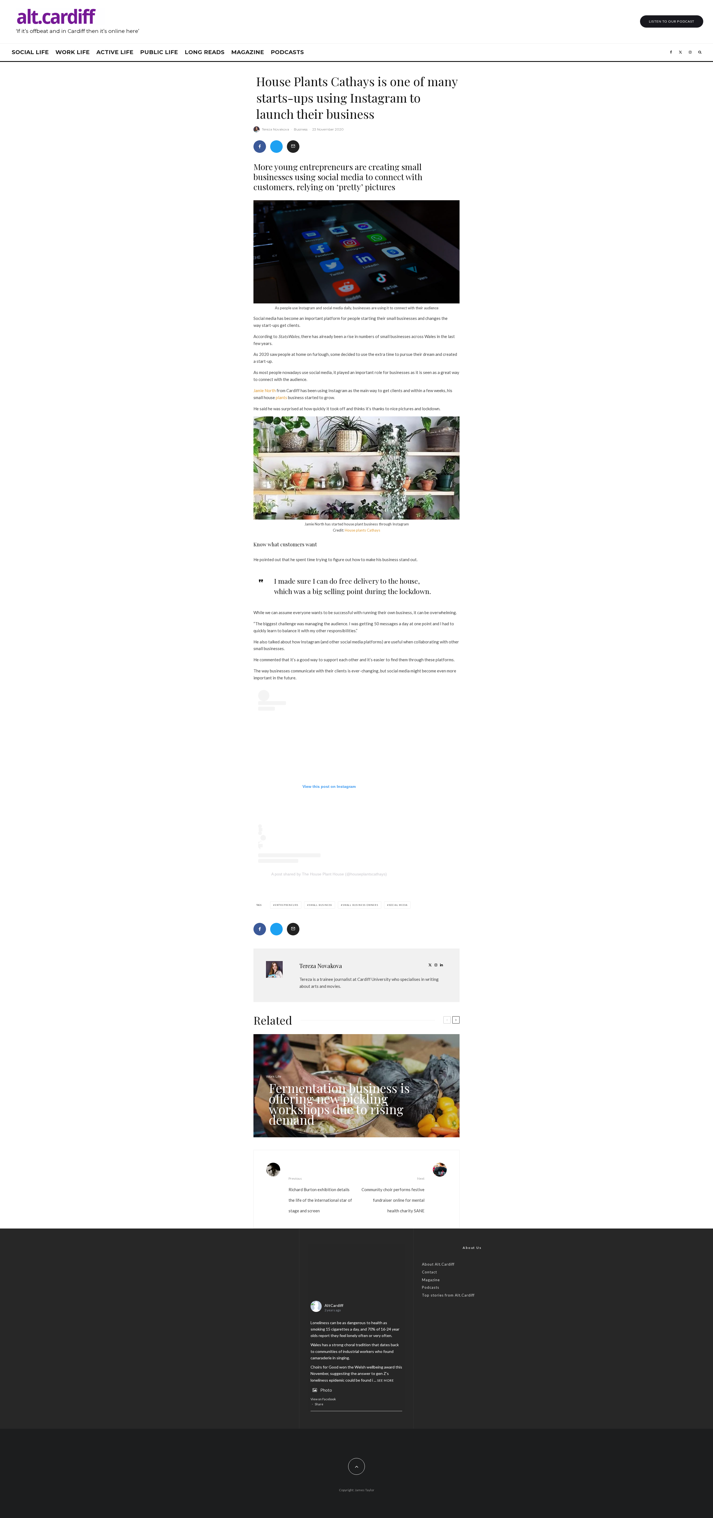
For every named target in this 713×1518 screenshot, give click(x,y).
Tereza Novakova (275, 129)
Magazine (247, 52)
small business (320, 905)
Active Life (114, 52)
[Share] (259, 146)
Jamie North (264, 390)
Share (319, 1404)
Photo (326, 1389)
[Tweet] (276, 146)
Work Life (72, 52)
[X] (680, 52)
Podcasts (287, 52)
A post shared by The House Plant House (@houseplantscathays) (329, 874)
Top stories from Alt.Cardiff (448, 1295)
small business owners (360, 905)
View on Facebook (323, 1399)
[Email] (293, 146)
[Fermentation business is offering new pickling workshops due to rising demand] (356, 1085)
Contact (429, 1272)
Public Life (159, 52)
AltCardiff (333, 1305)
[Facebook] (671, 52)
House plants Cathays (362, 530)
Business (300, 129)
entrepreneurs (286, 905)
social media (398, 905)
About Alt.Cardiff (438, 1264)
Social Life (30, 52)
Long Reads (204, 52)
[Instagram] (690, 52)
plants (281, 397)
